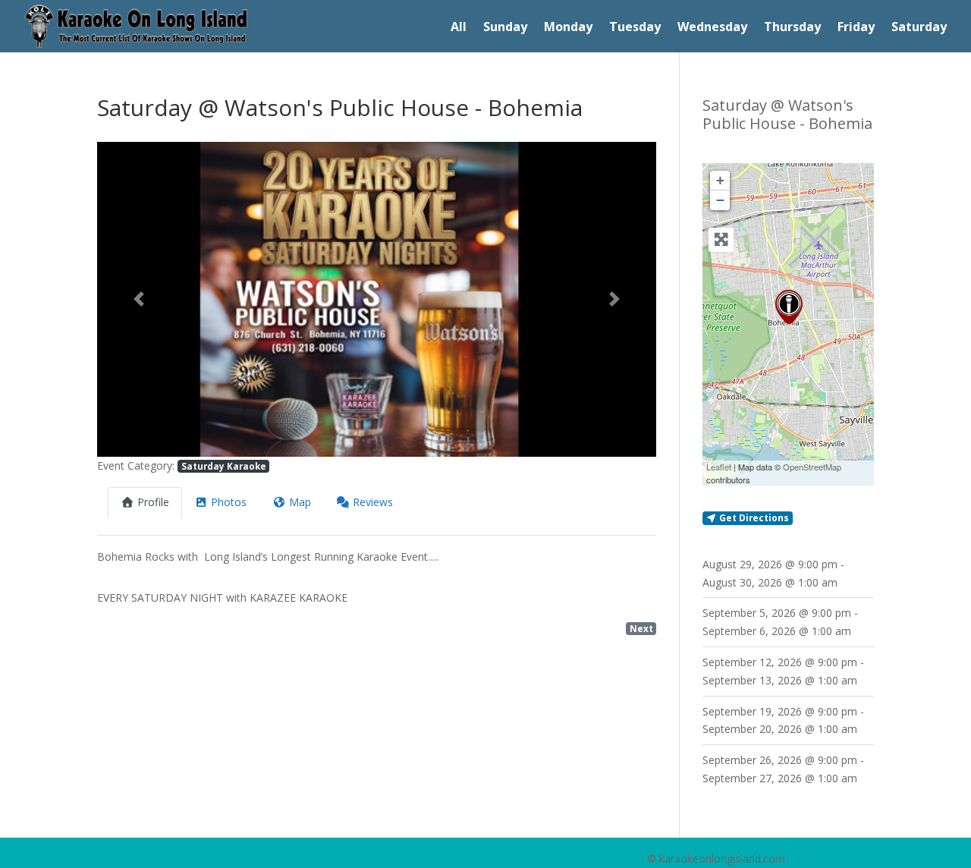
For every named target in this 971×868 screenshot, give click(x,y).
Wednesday (712, 28)
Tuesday (635, 28)
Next (641, 628)
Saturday (919, 28)
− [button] (720, 200)
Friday (856, 28)
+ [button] (720, 180)
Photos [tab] (229, 502)
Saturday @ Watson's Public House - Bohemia (787, 114)
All (459, 28)
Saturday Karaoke (223, 466)
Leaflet (718, 467)
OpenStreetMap (812, 467)
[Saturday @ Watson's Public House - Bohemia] (789, 307)
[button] (139, 299)
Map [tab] (300, 502)
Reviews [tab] (373, 502)
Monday (568, 28)
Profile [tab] (153, 502)
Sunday (505, 28)
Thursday (792, 28)
